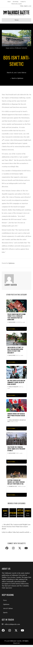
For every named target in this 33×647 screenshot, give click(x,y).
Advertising (15, 1)
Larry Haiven (22, 72)
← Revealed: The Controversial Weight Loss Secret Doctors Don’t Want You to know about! (16, 526)
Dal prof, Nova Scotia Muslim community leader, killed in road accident (16, 382)
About (8, 1)
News (5, 600)
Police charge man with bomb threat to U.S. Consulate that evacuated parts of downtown (16, 317)
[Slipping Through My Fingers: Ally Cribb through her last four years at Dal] (16, 472)
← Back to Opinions (16, 78)
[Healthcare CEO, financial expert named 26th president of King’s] (16, 438)
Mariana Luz (13, 486)
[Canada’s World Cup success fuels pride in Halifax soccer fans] (16, 405)
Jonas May (12, 322)
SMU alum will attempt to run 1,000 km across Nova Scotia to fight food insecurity (15, 350)
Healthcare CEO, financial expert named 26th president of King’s (16, 448)
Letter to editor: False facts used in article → (16, 532)
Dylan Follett (13, 386)
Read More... (11, 329)
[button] (7, 548)
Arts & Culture (8, 608)
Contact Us (23, 1)
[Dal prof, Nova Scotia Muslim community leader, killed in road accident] (16, 372)
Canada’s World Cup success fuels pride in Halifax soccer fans (16, 415)
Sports (5, 612)
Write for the (16, 3)
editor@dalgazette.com (12, 624)
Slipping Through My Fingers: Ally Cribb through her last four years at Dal (16, 482)
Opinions (11, 263)
